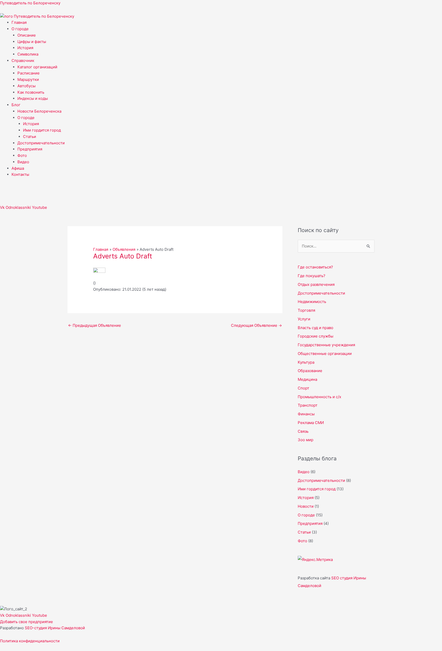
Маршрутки (28, 79)
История (25, 47)
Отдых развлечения (316, 284)
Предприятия (29, 149)
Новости (306, 506)
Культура (306, 362)
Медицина (307, 379)
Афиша (18, 168)
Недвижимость (312, 301)
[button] (227, 29)
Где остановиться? (315, 267)
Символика (27, 54)
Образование (310, 370)
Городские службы (315, 336)
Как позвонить (30, 92)
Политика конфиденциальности (30, 640)
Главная (19, 22)
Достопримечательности (41, 142)
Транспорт (307, 405)
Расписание (28, 73)
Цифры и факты (31, 41)
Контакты (20, 174)
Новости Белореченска (39, 111)
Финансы (306, 413)
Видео (23, 161)
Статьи (29, 136)
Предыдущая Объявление (94, 325)
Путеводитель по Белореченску (30, 3)
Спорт (303, 388)
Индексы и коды (32, 98)
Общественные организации (325, 353)
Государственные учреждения (326, 344)
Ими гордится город (42, 130)
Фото (22, 155)
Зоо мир (305, 439)
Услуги (304, 319)
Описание (26, 35)
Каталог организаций (37, 66)
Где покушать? (311, 275)
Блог (16, 104)
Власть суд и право (315, 327)
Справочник (23, 60)
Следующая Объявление (256, 325)
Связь (303, 431)
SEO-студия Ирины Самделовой (55, 627)
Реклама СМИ (311, 422)
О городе (20, 28)
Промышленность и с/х (319, 396)
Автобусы (26, 85)
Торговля (306, 310)
